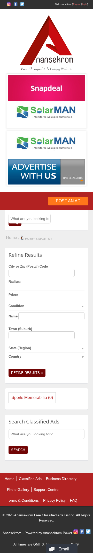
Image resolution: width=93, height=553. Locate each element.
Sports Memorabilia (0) (32, 397)
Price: (13, 295)
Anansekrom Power (57, 533)
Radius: (15, 282)
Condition (16, 306)
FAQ (73, 500)
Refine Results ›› (27, 373)
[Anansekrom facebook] (15, 4)
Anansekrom (12, 533)
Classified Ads (30, 479)
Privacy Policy (54, 500)
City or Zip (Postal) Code (28, 266)
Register (77, 4)
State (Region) (20, 348)
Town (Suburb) (20, 329)
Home (11, 237)
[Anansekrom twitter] (22, 4)
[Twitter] (88, 533)
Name (13, 316)
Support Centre (46, 489)
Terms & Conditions (23, 500)
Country (15, 356)
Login (84, 4)
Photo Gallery (18, 489)
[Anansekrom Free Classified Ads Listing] (46, 64)
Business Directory (61, 479)
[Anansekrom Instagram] (9, 4)
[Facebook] (82, 533)
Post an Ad (68, 201)
